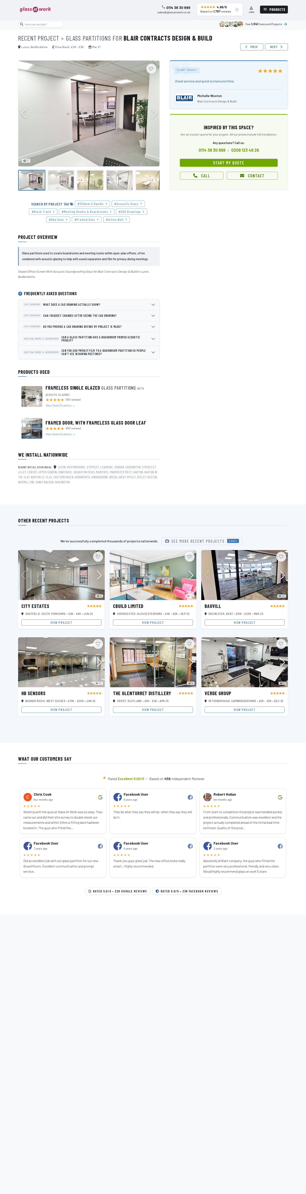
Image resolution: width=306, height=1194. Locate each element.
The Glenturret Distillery (142, 693)
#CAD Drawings (130, 212)
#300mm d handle (90, 204)
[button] (154, 113)
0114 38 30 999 (178, 8)
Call (205, 175)
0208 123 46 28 (245, 150)
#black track (41, 212)
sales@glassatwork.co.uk (173, 12)
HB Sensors (33, 693)
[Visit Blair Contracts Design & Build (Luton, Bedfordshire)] (184, 98)
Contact (256, 175)
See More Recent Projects (204, 541)
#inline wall (115, 219)
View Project (61, 622)
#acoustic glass (126, 204)
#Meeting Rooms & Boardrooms (85, 212)
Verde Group (218, 693)
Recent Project (38, 38)
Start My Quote (228, 162)
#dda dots (56, 219)
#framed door (85, 219)
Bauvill (213, 606)
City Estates (35, 606)
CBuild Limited (128, 606)
